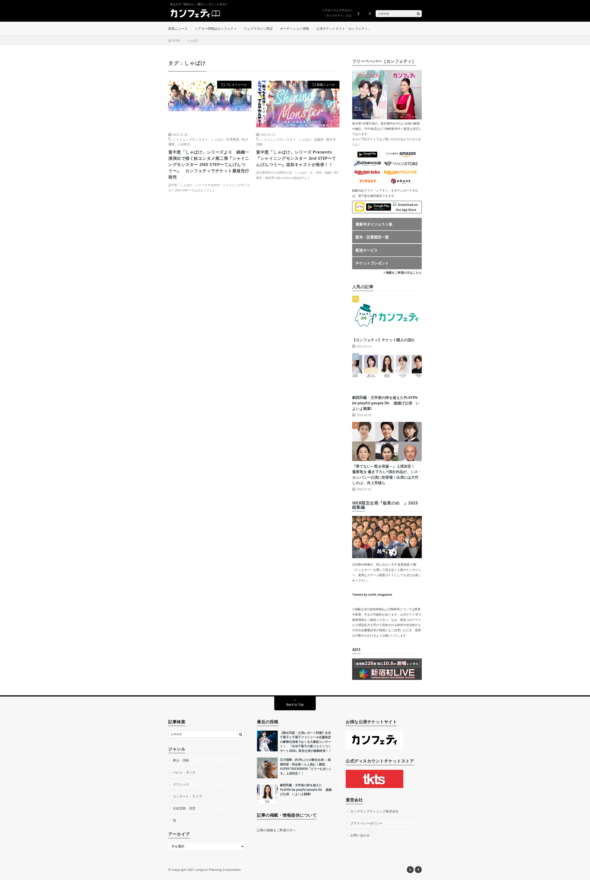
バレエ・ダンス (184, 772)
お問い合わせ (360, 835)
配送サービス (367, 250)
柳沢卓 (331, 139)
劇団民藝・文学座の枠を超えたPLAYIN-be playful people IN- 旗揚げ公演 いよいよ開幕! (385, 403)
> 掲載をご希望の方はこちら (403, 272)
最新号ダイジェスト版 (374, 224)
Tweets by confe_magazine (372, 595)
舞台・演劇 (181, 760)
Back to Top (295, 704)
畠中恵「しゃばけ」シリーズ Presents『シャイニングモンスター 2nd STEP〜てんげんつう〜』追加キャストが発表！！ (296, 158)
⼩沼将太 (183, 144)
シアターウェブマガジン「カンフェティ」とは (337, 12)
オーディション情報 (294, 28)
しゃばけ (217, 139)
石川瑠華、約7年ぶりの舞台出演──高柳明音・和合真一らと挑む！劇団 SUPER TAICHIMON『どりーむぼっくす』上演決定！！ (306, 766)
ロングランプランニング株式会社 (374, 811)
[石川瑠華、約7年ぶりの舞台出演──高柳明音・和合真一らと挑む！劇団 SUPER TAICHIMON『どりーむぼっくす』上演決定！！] (267, 768)
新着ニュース (178, 28)
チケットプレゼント (372, 263)
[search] (418, 13)
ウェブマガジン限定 (258, 28)
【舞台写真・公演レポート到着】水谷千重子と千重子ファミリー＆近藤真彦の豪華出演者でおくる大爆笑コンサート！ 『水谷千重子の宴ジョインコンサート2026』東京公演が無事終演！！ (305, 742)
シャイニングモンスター (190, 139)
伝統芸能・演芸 (184, 808)
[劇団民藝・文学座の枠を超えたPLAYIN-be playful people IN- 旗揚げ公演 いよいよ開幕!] (267, 793)
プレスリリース (236, 85)
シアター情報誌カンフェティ (216, 28)
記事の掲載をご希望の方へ (276, 830)
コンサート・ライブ (187, 796)
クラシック (181, 784)
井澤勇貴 (232, 139)
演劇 (259, 144)
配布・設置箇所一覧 (372, 237)
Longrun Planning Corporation (218, 870)
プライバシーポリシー (366, 823)
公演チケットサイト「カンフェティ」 (343, 28)
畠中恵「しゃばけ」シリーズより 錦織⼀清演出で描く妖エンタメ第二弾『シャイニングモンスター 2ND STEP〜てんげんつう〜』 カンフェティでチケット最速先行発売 (208, 164)
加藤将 (319, 139)
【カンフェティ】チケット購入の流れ (383, 339)
